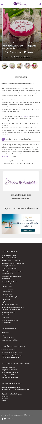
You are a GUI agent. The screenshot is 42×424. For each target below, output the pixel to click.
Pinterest (10, 419)
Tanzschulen (5, 317)
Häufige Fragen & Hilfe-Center (11, 357)
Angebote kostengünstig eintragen (12, 355)
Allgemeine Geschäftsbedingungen (12, 394)
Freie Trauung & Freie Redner (10, 281)
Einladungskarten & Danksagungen (12, 271)
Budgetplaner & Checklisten (10, 340)
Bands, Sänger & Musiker (9, 255)
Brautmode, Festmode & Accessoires (13, 263)
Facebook (2, 419)
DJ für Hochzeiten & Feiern (9, 268)
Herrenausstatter (7, 284)
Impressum (5, 398)
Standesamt (5, 315)
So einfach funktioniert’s (9, 367)
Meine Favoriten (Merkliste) (10, 372)
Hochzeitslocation (7, 292)
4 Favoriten (30, 52)
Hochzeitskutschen (7, 289)
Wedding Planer (6, 323)
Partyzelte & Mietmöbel (9, 312)
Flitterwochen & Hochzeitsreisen (11, 276)
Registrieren (5, 332)
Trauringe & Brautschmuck (10, 320)
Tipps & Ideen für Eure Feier (10, 377)
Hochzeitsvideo (6, 299)
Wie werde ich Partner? (8, 350)
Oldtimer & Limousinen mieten (11, 310)
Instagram (5, 419)
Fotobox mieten (6, 279)
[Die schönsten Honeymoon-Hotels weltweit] (21, 224)
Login (3, 335)
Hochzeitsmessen (7, 294)
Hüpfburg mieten (7, 302)
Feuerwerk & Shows (7, 273)
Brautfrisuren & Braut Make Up (11, 260)
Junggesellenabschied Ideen (10, 304)
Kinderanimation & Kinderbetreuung (13, 307)
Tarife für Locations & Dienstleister (12, 352)
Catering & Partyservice (9, 266)
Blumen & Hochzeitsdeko (9, 258)
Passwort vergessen (8, 337)
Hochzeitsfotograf (7, 286)
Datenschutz (5, 396)
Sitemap (4, 401)
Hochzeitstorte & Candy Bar (10, 297)
